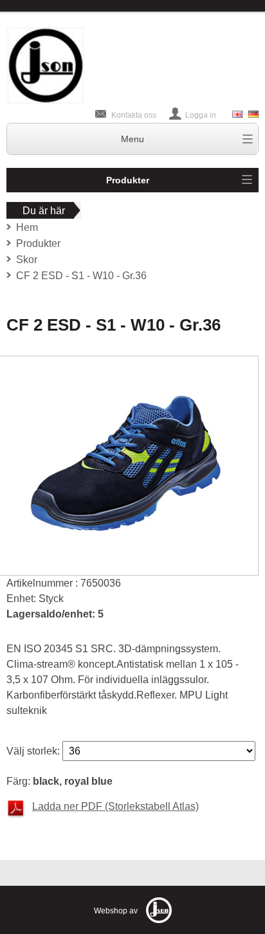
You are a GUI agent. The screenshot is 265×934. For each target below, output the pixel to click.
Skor (26, 259)
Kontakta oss (133, 115)
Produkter (127, 180)
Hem (27, 227)
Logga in (200, 115)
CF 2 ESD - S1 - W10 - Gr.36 (81, 275)
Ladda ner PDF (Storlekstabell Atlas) (115, 806)
